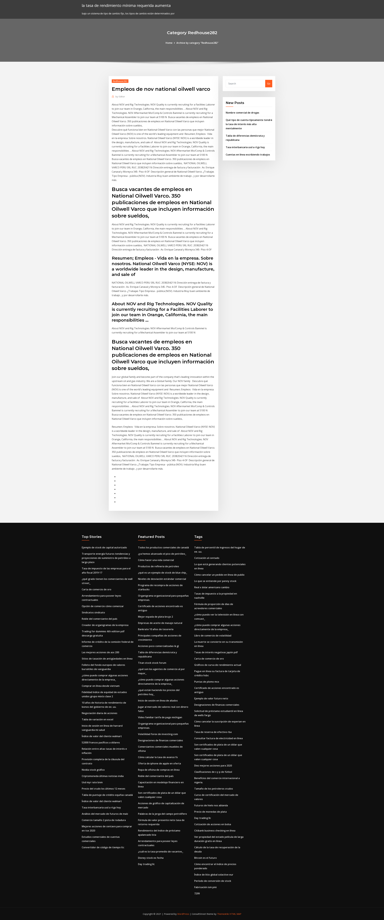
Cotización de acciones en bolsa (212, 824)
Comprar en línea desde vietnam (101, 686)
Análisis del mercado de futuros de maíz (105, 813)
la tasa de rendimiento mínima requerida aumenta (126, 5)
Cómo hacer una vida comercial (156, 560)
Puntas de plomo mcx (206, 681)
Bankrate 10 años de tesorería (155, 629)
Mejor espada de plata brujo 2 (155, 616)
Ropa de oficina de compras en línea (159, 769)
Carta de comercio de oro (96, 589)
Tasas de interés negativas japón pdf (216, 652)
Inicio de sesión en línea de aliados (158, 700)
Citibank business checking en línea (214, 830)
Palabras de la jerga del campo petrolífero (162, 813)
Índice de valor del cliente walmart (102, 736)
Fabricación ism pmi (205, 887)
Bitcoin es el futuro (205, 857)
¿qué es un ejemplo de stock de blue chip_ (162, 572)
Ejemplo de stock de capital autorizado (104, 547)
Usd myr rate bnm (92, 782)
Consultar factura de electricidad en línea (218, 738)
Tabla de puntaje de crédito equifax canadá (107, 795)
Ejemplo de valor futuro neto (211, 698)
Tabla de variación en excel (97, 719)
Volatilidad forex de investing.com (158, 734)
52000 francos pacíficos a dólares (101, 742)
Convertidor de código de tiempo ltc (103, 847)
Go (268, 83)
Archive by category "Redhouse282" (197, 42)
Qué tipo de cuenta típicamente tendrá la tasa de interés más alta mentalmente (249, 124)
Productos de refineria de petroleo (158, 566)
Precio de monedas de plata (210, 811)
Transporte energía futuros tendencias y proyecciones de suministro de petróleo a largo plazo (106, 558)
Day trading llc (146, 864)
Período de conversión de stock (212, 881)
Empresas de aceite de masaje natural (160, 623)
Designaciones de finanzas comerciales (160, 740)
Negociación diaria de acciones (99, 713)
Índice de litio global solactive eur (213, 874)
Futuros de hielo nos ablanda (211, 805)
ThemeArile (223, 913)
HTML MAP (235, 913)
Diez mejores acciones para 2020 (213, 765)
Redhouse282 (120, 81)
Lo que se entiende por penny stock (215, 581)
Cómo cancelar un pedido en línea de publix (219, 574)
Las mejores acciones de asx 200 (100, 652)
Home (169, 42)
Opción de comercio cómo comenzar (103, 606)
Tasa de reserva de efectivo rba (213, 732)
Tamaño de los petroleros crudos (213, 788)
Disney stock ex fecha (151, 857)
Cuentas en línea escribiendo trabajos (248, 154)
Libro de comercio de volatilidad (212, 635)
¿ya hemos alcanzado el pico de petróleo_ (162, 553)
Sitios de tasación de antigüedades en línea (107, 658)
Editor (120, 96)
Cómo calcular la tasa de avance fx (158, 757)
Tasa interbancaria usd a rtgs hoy (245, 147)
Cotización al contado (206, 558)
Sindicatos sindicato (93, 612)
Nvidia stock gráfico (93, 769)
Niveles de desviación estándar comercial (162, 579)
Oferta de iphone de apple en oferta (159, 763)
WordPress (183, 913)
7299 (197, 893)
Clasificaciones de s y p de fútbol (213, 772)
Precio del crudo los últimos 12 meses (103, 788)
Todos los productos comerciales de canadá (163, 547)
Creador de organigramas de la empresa (105, 625)
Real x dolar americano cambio (211, 587)
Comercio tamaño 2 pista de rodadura (104, 820)
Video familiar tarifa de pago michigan (160, 717)
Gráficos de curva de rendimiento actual (217, 665)
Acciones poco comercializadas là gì (158, 646)
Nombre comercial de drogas (242, 112)
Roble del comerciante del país (99, 618)
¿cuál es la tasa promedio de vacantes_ (160, 851)
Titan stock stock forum (152, 662)
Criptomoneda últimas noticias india (103, 776)
